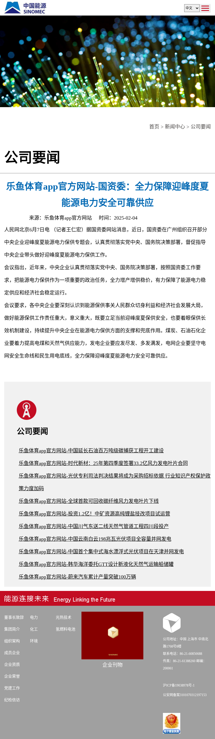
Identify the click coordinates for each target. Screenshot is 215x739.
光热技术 (63, 617)
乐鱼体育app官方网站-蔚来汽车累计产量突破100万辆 (77, 577)
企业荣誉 (12, 676)
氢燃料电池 (65, 629)
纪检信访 (12, 700)
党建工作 (12, 688)
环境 (34, 641)
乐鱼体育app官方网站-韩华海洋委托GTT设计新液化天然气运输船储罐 (96, 564)
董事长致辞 (14, 617)
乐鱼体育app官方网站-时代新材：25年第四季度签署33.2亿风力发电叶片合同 (103, 463)
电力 (34, 617)
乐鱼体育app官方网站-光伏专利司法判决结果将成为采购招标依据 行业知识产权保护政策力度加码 (115, 482)
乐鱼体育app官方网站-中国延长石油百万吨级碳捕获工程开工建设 (91, 450)
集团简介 (12, 629)
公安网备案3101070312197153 (185, 695)
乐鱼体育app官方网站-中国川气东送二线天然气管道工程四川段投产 (94, 526)
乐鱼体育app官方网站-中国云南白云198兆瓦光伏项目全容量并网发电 (95, 539)
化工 (34, 629)
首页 (154, 127)
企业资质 (12, 664)
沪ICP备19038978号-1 (179, 685)
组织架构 (12, 641)
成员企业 (12, 653)
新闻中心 (175, 127)
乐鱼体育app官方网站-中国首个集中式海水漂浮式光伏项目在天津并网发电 (101, 551)
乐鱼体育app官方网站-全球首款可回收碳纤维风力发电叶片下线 (89, 501)
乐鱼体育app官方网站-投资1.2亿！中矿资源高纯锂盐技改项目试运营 (94, 514)
